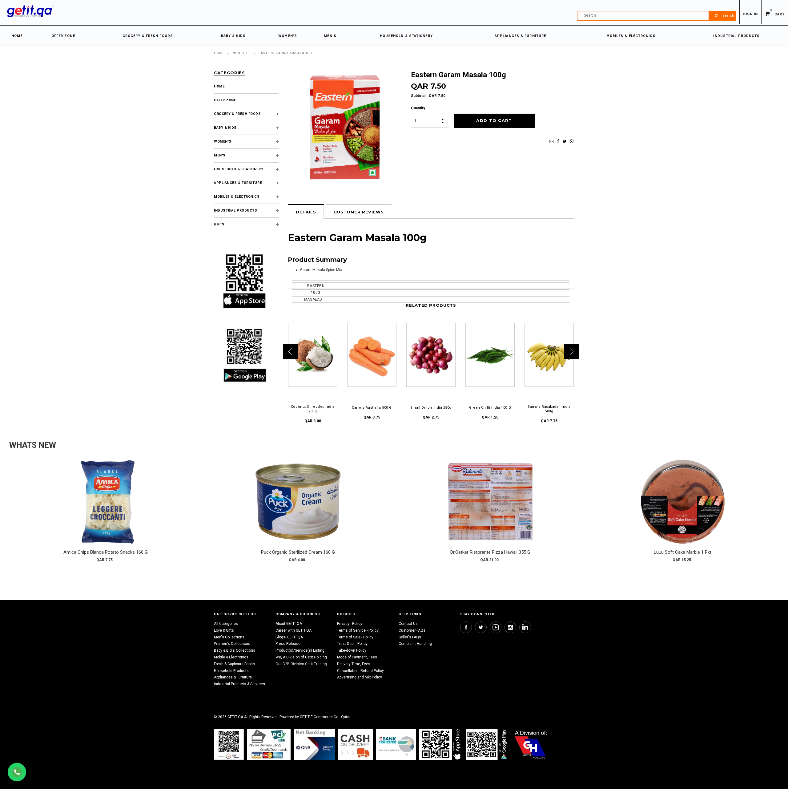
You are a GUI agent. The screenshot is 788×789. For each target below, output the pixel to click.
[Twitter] (565, 141)
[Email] (551, 141)
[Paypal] (229, 744)
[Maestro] (441, 744)
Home (219, 53)
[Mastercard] (314, 744)
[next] (772, 512)
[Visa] (269, 744)
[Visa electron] (396, 744)
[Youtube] (495, 627)
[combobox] (656, 15)
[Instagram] (510, 627)
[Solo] (487, 744)
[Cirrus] (530, 744)
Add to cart (105, 508)
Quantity (418, 108)
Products (241, 53)
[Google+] (572, 141)
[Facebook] (558, 141)
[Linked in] (525, 627)
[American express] (355, 744)
